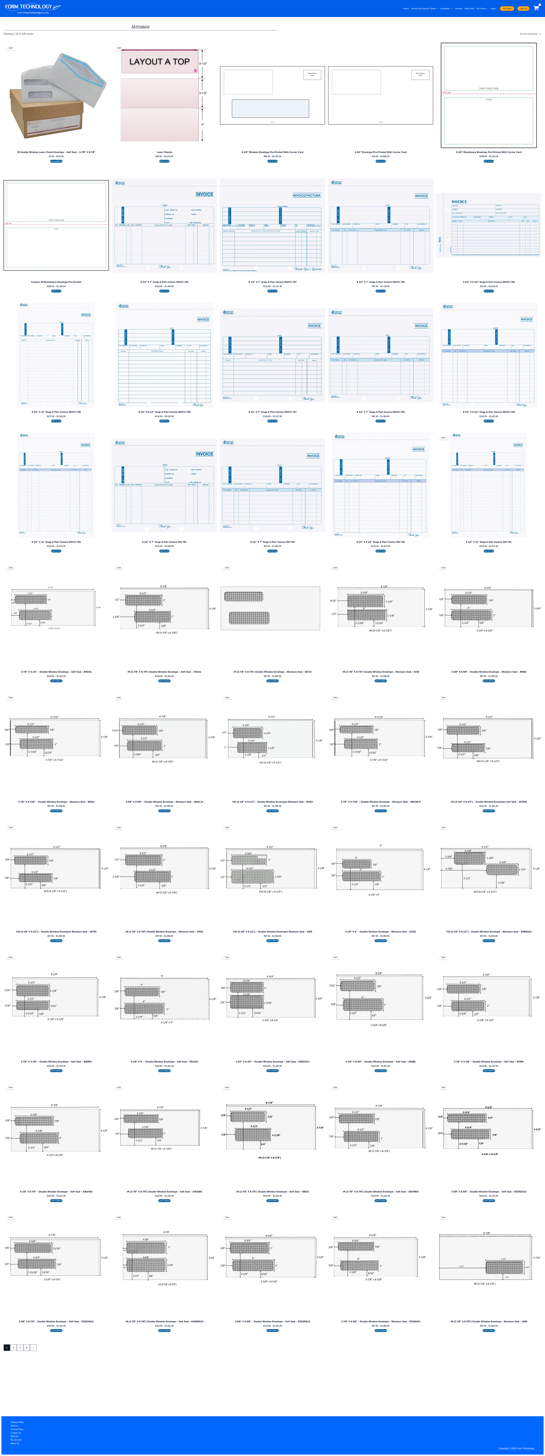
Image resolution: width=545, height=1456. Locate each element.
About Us (15, 1443)
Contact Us (16, 1433)
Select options (56, 166)
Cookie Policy (17, 1429)
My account (16, 1440)
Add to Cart (164, 166)
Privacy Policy (17, 1422)
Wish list (14, 1436)
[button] (437, 13)
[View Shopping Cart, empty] (536, 13)
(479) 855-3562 (535, 2)
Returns (14, 1425)
